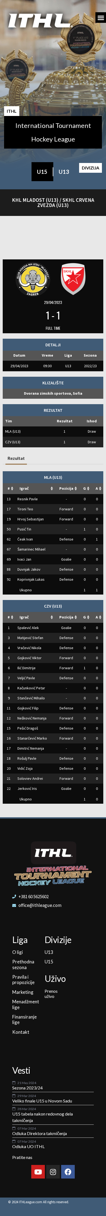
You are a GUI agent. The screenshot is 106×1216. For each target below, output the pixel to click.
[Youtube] (38, 1172)
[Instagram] (53, 1172)
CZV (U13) (12, 441)
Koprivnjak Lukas (31, 579)
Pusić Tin (24, 529)
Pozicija (66, 488)
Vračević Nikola (29, 647)
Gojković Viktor (29, 657)
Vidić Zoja (25, 768)
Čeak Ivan (25, 539)
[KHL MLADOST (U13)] (32, 278)
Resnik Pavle (27, 499)
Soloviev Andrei (30, 778)
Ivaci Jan (24, 559)
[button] (100, 17)
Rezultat (16, 458)
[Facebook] (68, 1172)
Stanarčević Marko (32, 738)
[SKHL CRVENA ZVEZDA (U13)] (73, 278)
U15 (42, 171)
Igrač (24, 488)
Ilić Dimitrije (26, 667)
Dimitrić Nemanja (30, 748)
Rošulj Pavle (26, 758)
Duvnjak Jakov (28, 569)
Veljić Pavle (26, 677)
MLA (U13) (13, 431)
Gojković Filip (28, 708)
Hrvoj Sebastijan (30, 519)
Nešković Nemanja (31, 718)
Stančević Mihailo (31, 698)
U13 (64, 171)
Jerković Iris (27, 788)
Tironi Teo (25, 509)
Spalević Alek (28, 627)
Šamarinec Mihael (31, 549)
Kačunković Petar (31, 688)
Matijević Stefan (30, 637)
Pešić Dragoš (27, 728)
